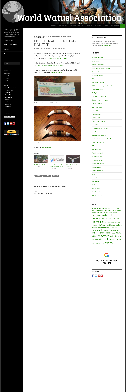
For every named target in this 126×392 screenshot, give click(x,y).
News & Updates (62, 25)
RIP (93, 233)
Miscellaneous (54, 36)
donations (47, 175)
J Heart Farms (117, 222)
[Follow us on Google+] (99, 276)
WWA (109, 242)
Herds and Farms (9, 90)
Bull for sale (98, 212)
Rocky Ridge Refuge (98, 163)
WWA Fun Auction (39, 164)
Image (37, 48)
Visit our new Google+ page (43, 192)
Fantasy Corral (96, 114)
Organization (39, 37)
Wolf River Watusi (97, 192)
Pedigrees (89, 25)
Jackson (111, 222)
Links (6, 80)
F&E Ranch (95, 110)
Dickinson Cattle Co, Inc (99, 96)
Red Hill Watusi (96, 149)
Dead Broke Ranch (97, 89)
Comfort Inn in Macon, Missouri (57, 58)
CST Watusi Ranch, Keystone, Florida (103, 86)
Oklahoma (94, 230)
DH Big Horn (96, 93)
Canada (107, 212)
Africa (94, 208)
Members (101, 227)
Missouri (108, 227)
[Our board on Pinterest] (102, 276)
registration (116, 230)
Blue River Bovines (97, 72)
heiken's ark (115, 218)
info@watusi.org (56, 72)
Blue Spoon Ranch (97, 75)
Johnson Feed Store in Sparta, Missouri (50, 65)
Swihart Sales (96, 188)
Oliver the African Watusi (99, 142)
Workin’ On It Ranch (98, 195)
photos (100, 230)
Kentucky (95, 225)
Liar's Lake (95, 132)
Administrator (60, 48)
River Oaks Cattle (97, 156)
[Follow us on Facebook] (93, 276)
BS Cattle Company (98, 82)
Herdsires (7, 92)
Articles (53, 25)
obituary (114, 227)
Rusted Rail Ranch (97, 170)
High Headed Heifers (98, 121)
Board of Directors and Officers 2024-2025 (11, 45)
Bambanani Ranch (97, 57)
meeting (55, 175)
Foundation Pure (102, 218)
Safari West (95, 174)
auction (38, 175)
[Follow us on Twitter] (96, 276)
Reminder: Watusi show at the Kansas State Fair (50, 185)
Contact (6, 49)
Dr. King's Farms (97, 107)
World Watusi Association (14, 26)
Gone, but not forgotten (11, 87)
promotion (108, 230)
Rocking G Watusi (97, 160)
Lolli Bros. (110, 225)
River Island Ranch (97, 153)
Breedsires (8, 104)
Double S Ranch (97, 103)
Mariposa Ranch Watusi (99, 135)
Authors (6, 53)
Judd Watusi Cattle (98, 125)
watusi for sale (113, 239)
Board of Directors (114, 210)
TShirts (118, 233)
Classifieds (98, 25)
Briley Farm (95, 79)
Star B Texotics (96, 181)
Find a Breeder (115, 25)
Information (44, 36)
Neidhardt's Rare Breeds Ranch (101, 139)
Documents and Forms (76, 25)
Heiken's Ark (96, 117)
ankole (98, 208)
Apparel (106, 25)
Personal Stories (9, 94)
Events (36, 36)
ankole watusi (105, 208)
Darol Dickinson (114, 212)
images (106, 222)
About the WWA (8, 40)
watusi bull (102, 239)
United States (100, 236)
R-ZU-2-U (95, 146)
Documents (8, 106)
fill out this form (107, 45)
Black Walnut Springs (102, 210)
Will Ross (103, 243)
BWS (103, 212)
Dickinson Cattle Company (100, 100)
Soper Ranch (96, 178)
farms (103, 215)
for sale (109, 214)
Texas (112, 233)
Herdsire (97, 221)
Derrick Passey (96, 215)
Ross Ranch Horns (97, 167)
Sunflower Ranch (97, 185)
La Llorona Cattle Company (100, 128)
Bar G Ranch (96, 61)
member (94, 227)
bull (93, 212)
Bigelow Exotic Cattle (98, 64)
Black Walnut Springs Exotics (101, 68)
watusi (112, 236)
